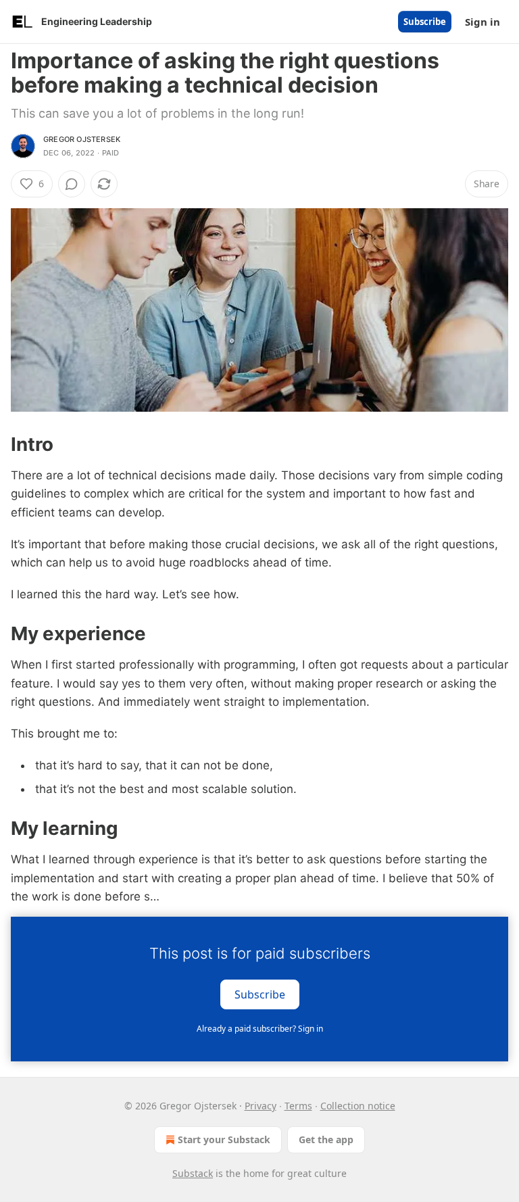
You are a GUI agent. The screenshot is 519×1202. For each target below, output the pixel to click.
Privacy (260, 1105)
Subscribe (424, 22)
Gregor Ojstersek (81, 139)
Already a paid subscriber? (260, 1028)
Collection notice (357, 1105)
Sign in (482, 21)
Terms (298, 1105)
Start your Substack (224, 1139)
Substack (192, 1173)
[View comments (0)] (71, 183)
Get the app (326, 1139)
